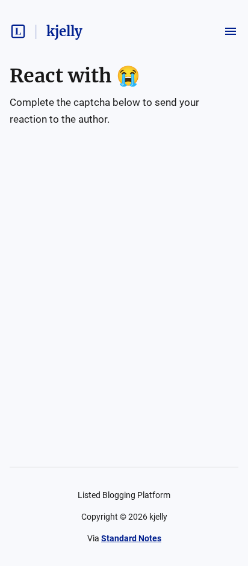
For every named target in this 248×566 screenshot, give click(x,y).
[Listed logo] (18, 31)
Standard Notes (131, 538)
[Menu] (230, 31)
